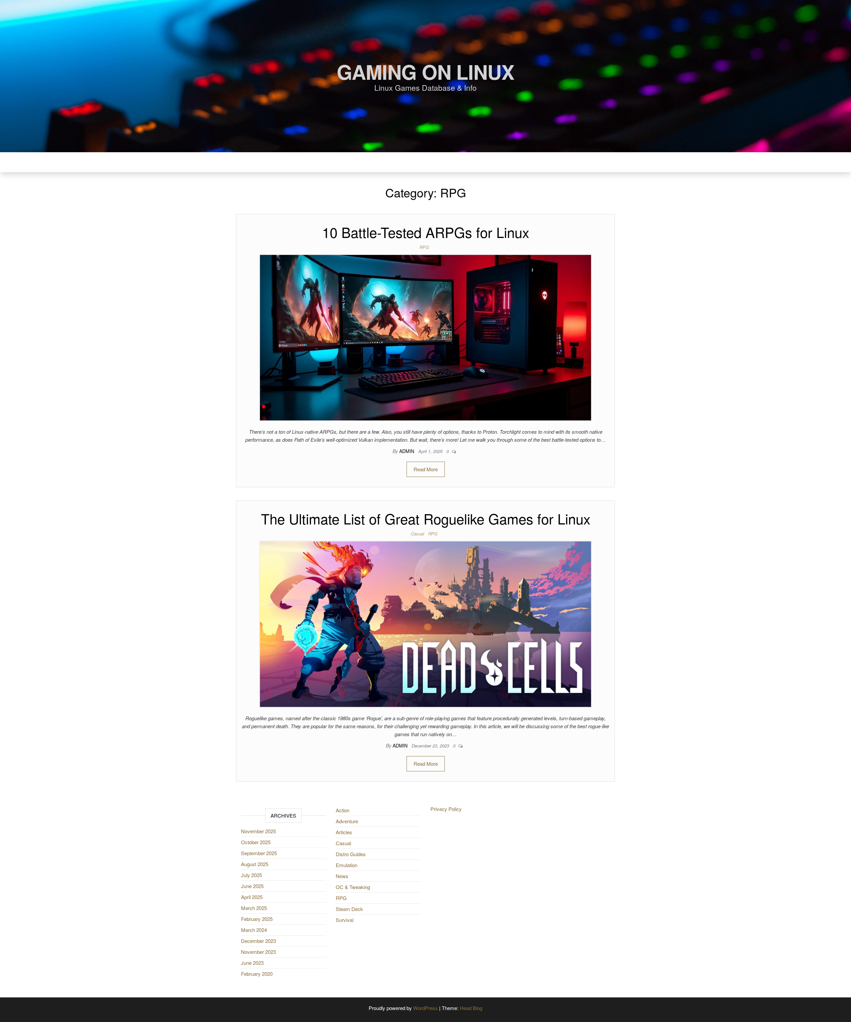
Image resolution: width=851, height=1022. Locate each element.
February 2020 (257, 973)
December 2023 (258, 940)
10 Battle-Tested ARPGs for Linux (425, 232)
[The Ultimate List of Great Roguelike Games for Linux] (425, 623)
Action (342, 810)
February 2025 (257, 918)
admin (407, 451)
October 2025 (256, 842)
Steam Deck (349, 908)
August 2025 (254, 863)
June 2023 (252, 962)
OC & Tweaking (353, 886)
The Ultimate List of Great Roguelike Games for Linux (425, 518)
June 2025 (252, 885)
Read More (426, 469)
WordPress (425, 1007)
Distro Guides (351, 854)
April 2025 (252, 896)
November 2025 (258, 831)
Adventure (347, 821)
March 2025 (254, 907)
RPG (424, 247)
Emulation (346, 864)
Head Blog (471, 1007)
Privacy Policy (446, 808)
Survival (344, 919)
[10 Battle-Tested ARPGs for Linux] (425, 336)
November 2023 (258, 951)
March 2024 (254, 929)
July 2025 (251, 874)
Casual (417, 533)
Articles (344, 832)
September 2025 (259, 853)
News (342, 875)
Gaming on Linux (425, 71)
